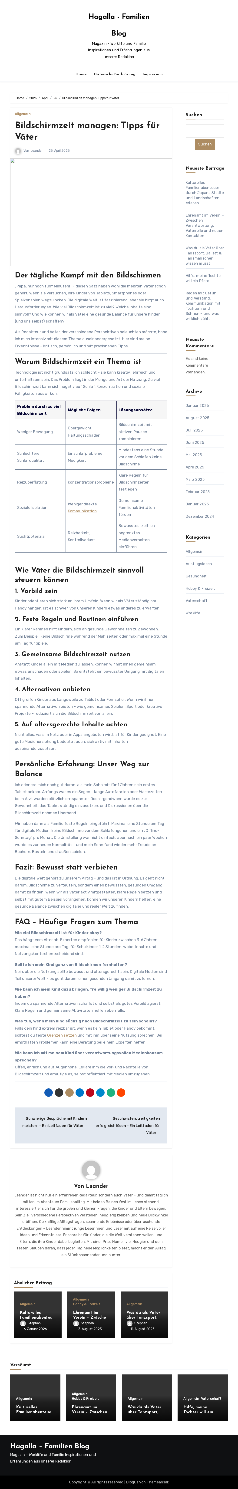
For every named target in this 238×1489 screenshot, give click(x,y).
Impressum (152, 74)
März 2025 (195, 479)
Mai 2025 (194, 455)
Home (81, 74)
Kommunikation (82, 511)
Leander (37, 151)
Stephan (34, 1323)
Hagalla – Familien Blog (49, 1446)
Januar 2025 (197, 504)
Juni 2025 (195, 442)
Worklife (193, 613)
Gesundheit (196, 576)
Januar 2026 (197, 405)
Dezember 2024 (200, 516)
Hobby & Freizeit (86, 1304)
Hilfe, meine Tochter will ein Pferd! (198, 1412)
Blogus (132, 1482)
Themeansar (157, 1482)
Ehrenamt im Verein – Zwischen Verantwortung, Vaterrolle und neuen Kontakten (205, 225)
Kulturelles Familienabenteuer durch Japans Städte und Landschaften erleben (205, 192)
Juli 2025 (194, 430)
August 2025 (197, 418)
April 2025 (195, 467)
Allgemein (23, 114)
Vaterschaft (196, 601)
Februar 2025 (198, 492)
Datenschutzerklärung (115, 74)
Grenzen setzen (62, 1035)
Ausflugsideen (199, 564)
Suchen (194, 115)
